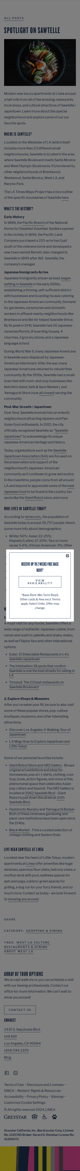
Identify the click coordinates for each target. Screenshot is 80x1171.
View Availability (40, 582)
